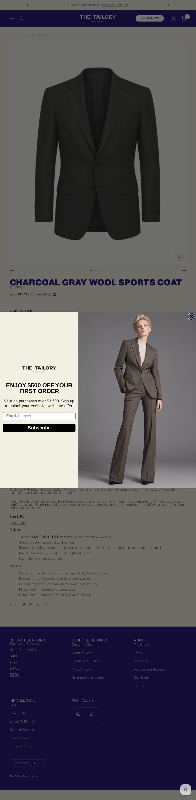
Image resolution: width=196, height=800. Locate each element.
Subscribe (39, 427)
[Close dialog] (191, 316)
